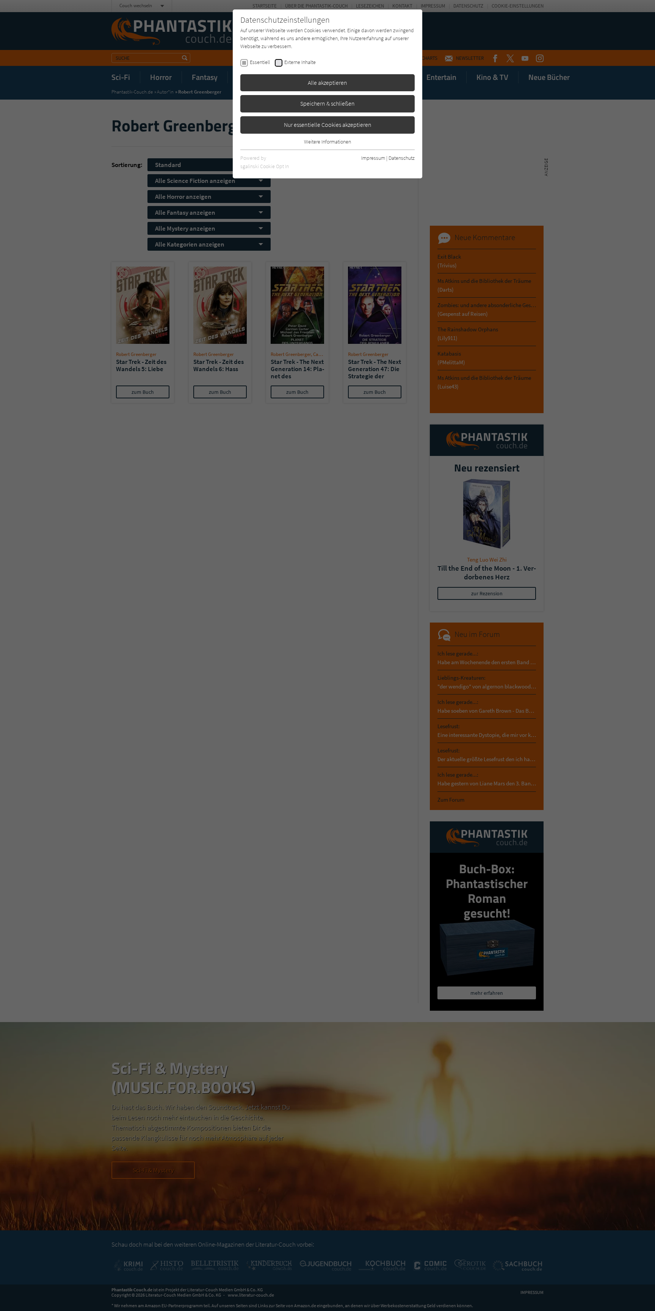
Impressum (373, 158)
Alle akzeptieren (327, 82)
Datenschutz (402, 158)
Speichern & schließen (327, 103)
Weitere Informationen (327, 141)
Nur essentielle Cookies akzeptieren (327, 124)
